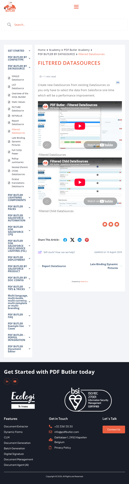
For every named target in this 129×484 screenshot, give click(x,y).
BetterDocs (84, 281)
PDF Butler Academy (77, 50)
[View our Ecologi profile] (23, 397)
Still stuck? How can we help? (59, 252)
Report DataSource (54, 266)
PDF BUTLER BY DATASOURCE (56, 54)
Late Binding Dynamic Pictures (104, 266)
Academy (55, 50)
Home (41, 50)
